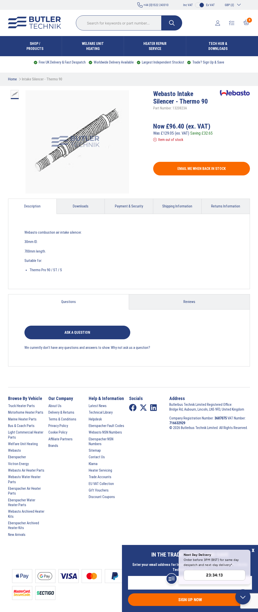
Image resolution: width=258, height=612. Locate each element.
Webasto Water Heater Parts (24, 479)
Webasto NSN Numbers (105, 432)
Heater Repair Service (155, 46)
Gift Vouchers (99, 490)
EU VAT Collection (101, 484)
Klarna (93, 464)
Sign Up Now (190, 599)
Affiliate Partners (60, 439)
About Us (54, 406)
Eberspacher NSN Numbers (101, 441)
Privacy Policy (58, 426)
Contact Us (97, 457)
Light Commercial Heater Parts (25, 434)
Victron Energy (18, 464)
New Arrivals (16, 535)
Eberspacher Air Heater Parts (24, 490)
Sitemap (95, 450)
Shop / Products (34, 46)
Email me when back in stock (201, 169)
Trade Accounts (100, 477)
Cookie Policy (57, 432)
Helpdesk (95, 419)
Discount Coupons (102, 497)
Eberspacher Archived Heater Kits (23, 525)
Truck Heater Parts (21, 406)
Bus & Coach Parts (21, 426)
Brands (53, 446)
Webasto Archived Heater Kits (26, 513)
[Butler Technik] (36, 22)
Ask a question (77, 332)
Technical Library (101, 412)
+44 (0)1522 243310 (155, 5)
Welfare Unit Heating (93, 46)
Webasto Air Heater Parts (26, 470)
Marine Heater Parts (22, 419)
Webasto (14, 450)
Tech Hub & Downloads (218, 46)
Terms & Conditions (62, 419)
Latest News (98, 406)
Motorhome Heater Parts (25, 412)
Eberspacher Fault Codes (106, 426)
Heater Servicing (100, 470)
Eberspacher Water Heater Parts (21, 502)
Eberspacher (17, 457)
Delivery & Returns (61, 412)
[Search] (172, 22)
